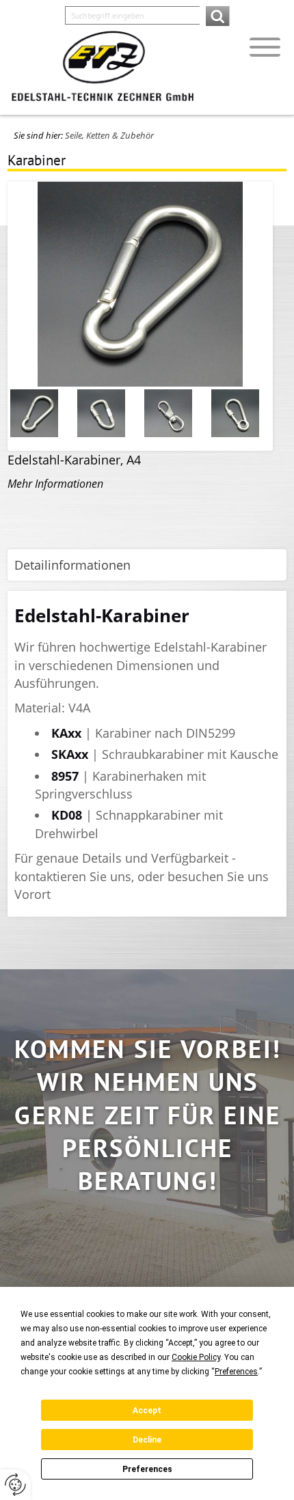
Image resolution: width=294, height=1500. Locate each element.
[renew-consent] (15, 1484)
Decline (147, 1440)
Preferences (147, 1469)
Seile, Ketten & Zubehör (109, 135)
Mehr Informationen (55, 483)
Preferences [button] (236, 1371)
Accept (147, 1410)
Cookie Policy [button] (196, 1357)
